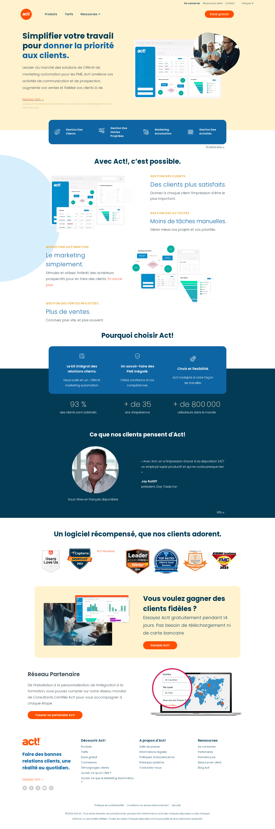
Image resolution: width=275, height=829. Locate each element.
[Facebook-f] (31, 788)
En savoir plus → (215, 146)
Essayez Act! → (33, 99)
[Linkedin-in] (24, 788)
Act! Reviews (106, 551)
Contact (229, 3)
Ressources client (213, 3)
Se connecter (192, 3)
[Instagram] (51, 788)
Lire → (220, 512)
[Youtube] (44, 788)
